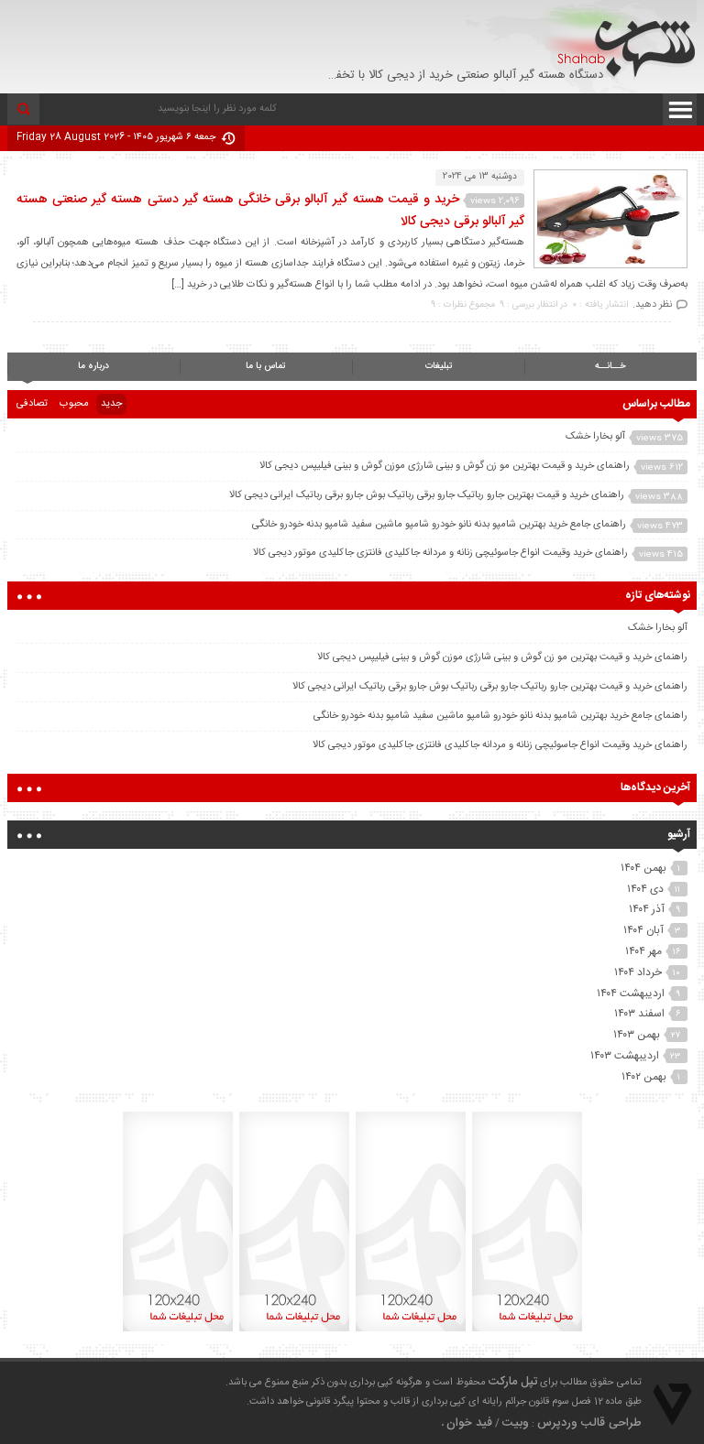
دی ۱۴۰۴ (645, 889)
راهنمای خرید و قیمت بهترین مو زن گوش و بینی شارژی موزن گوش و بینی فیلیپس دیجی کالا (444, 466)
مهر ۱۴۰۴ (643, 951)
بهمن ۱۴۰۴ (643, 868)
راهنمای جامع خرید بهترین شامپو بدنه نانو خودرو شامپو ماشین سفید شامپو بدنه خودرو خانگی (439, 524)
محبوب (74, 404)
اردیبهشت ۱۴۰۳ (624, 1056)
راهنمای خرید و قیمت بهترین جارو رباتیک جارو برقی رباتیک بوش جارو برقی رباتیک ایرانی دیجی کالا (426, 495)
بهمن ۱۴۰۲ (644, 1077)
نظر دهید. (652, 305)
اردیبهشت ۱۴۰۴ (631, 993)
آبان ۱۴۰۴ (643, 930)
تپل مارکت (513, 1382)
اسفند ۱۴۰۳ (639, 1013)
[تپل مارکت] (619, 43)
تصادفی (32, 404)
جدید (111, 404)
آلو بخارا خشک (595, 437)
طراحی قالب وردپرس (589, 1423)
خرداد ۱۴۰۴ (638, 972)
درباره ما (93, 366)
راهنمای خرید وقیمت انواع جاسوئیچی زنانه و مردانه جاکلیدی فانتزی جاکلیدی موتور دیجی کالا (440, 553)
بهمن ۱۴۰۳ (636, 1035)
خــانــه (610, 366)
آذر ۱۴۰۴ (647, 909)
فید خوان (469, 1423)
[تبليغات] (527, 1331)
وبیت (515, 1423)
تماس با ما (265, 366)
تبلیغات (438, 366)
